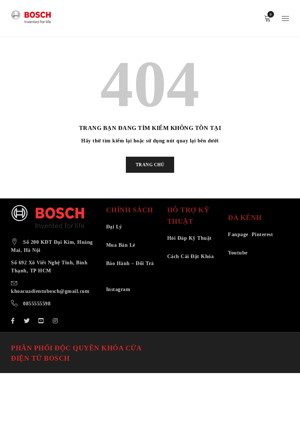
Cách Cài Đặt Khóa (190, 256)
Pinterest (262, 234)
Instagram (118, 289)
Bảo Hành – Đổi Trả (130, 263)
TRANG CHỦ (150, 164)
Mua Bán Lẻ (120, 245)
